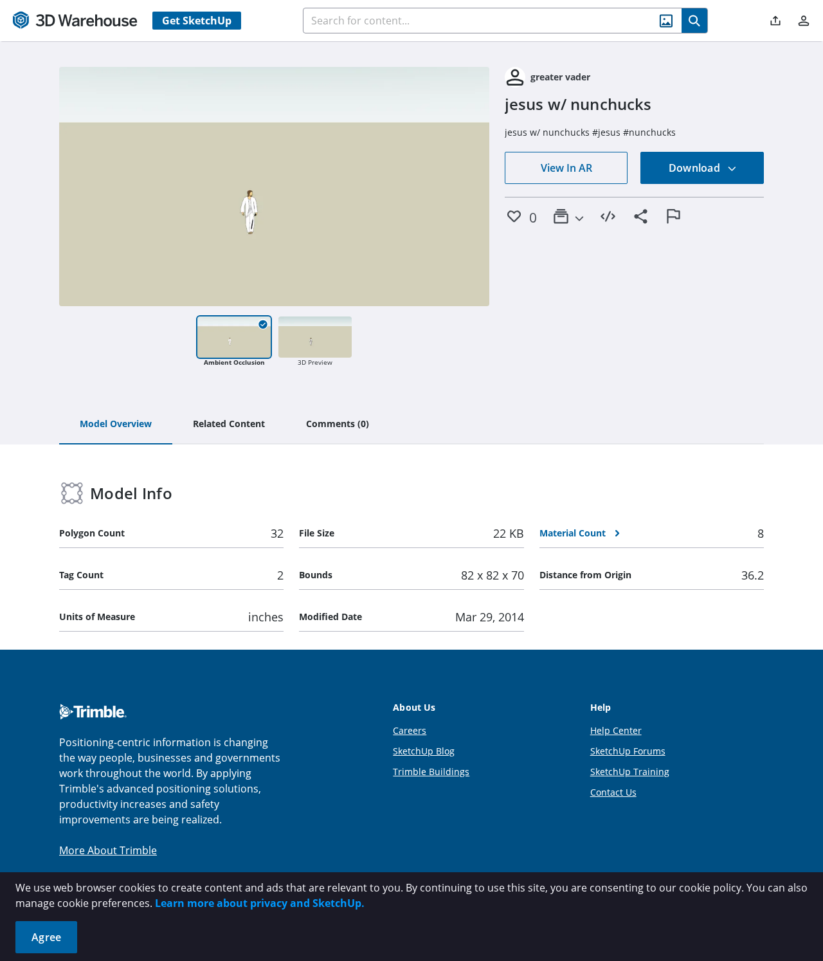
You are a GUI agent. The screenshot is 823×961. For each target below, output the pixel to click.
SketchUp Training (629, 771)
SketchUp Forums (627, 751)
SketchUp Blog (424, 751)
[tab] (115, 424)
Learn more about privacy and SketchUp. (260, 903)
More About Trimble (108, 850)
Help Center (616, 730)
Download (696, 168)
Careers (409, 730)
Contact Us (613, 792)
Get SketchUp (196, 21)
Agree (46, 937)
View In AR (566, 168)
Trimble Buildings (431, 771)
